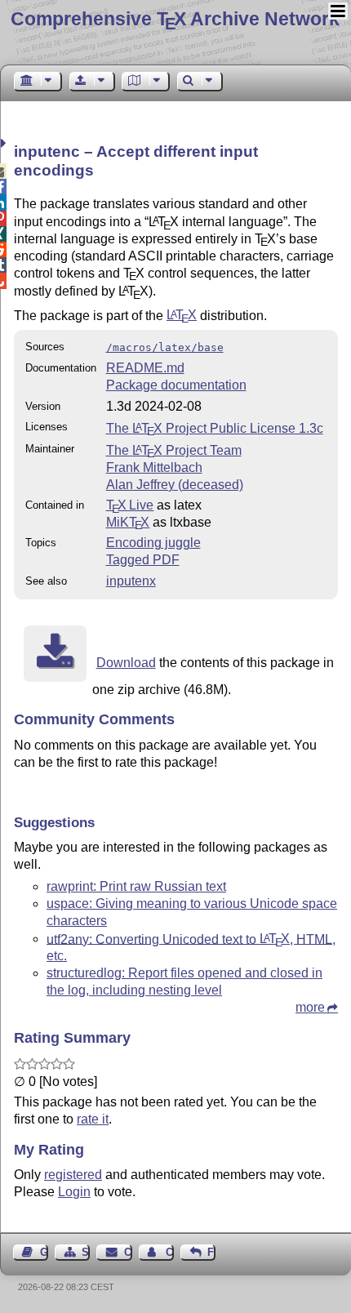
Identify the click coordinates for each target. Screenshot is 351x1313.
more (310, 1007)
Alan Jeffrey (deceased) (174, 485)
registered (73, 1175)
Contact (127, 1252)
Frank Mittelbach (154, 467)
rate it (93, 1119)
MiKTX (128, 522)
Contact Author (170, 1252)
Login (74, 1192)
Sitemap (86, 1252)
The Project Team (174, 450)
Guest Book (44, 1252)
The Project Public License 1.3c (214, 428)
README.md (145, 368)
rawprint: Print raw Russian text (136, 886)
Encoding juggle (153, 543)
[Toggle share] (5, 143)
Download (126, 663)
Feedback (211, 1252)
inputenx (131, 581)
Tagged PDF (143, 560)
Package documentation (176, 385)
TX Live (130, 505)
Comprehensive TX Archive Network (175, 18)
